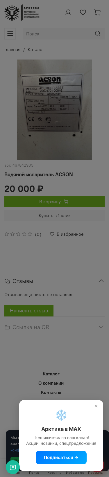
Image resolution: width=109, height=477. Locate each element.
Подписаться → (61, 457)
